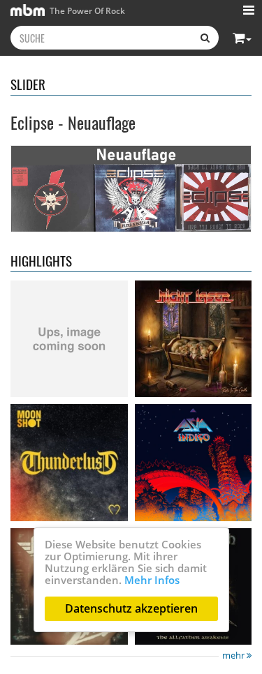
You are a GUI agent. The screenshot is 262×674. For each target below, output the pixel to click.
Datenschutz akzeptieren (131, 608)
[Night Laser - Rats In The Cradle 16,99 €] (193, 339)
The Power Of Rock (86, 10)
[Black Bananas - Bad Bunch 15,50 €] (69, 339)
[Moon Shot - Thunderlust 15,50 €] (69, 462)
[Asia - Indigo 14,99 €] (193, 462)
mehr (234, 655)
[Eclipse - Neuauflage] (131, 188)
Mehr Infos (152, 580)
